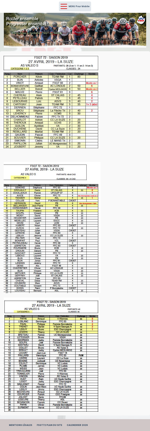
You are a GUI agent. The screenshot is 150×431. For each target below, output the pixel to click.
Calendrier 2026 (77, 425)
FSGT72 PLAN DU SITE (49, 425)
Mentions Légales (20, 425)
